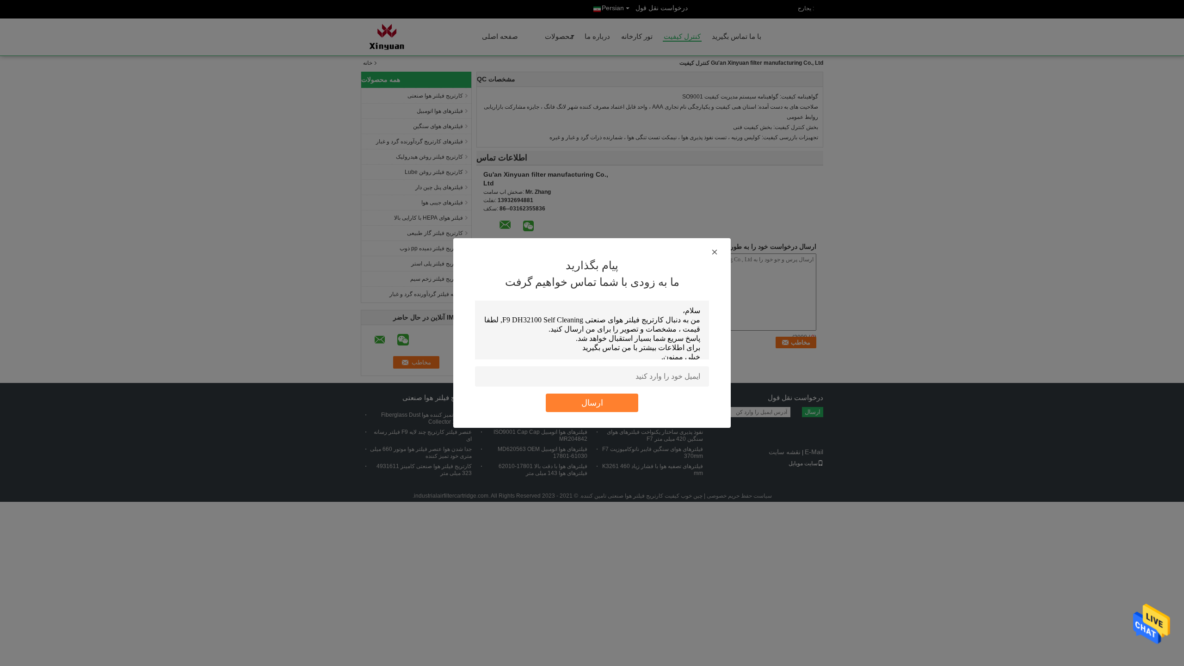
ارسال (592, 402)
